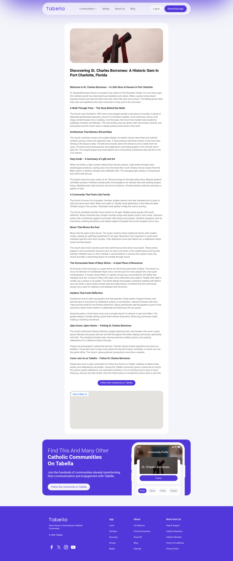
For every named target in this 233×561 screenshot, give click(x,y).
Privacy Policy (172, 549)
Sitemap (137, 549)
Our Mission (139, 525)
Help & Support (173, 525)
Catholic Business (174, 531)
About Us (120, 8)
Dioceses (113, 537)
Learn (111, 525)
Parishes (113, 531)
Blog (132, 8)
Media (105, 8)
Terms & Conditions (175, 543)
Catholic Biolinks (174, 537)
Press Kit (138, 537)
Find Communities (142, 531)
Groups (112, 543)
